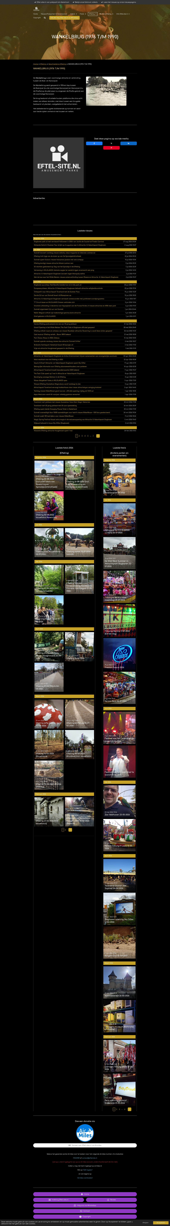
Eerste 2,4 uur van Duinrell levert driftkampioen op (52, 295)
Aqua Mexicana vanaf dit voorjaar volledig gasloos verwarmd (57, 394)
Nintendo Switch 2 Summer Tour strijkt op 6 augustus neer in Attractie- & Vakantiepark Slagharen (70, 245)
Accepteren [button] (161, 1223)
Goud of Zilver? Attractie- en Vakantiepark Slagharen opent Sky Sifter (60, 363)
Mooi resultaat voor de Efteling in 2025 (48, 359)
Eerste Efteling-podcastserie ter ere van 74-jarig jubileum (55, 324)
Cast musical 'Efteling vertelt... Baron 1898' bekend (52, 334)
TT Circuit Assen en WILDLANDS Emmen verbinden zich (54, 302)
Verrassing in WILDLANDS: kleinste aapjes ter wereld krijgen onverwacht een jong (64, 270)
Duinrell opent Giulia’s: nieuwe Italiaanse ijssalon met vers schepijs (58, 260)
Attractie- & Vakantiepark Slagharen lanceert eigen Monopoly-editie (59, 274)
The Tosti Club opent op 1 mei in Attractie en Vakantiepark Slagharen (59, 373)
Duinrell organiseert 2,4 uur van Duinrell (48, 309)
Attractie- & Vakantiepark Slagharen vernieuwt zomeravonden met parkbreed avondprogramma (69, 299)
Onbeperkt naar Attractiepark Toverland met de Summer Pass (57, 292)
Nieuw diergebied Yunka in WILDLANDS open (50, 380)
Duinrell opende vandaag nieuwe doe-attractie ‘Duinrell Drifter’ (57, 341)
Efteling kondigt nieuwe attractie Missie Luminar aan (53, 263)
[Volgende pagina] (98, 436)
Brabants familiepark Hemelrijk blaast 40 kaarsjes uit (53, 345)
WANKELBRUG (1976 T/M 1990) (80, 64)
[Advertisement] (85, 211)
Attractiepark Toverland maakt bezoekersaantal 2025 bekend (56, 370)
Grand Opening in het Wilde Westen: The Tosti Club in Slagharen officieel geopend (64, 327)
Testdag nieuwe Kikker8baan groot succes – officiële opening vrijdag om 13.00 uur (64, 391)
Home (35, 64)
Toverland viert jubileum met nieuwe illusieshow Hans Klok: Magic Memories (62, 402)
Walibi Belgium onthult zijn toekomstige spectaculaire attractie (57, 313)
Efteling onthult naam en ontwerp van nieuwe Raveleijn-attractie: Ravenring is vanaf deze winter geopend (73, 331)
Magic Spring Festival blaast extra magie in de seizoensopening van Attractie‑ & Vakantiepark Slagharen (73, 419)
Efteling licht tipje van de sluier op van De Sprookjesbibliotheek (57, 256)
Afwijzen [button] (145, 1223)
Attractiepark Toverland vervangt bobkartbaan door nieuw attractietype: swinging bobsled (67, 387)
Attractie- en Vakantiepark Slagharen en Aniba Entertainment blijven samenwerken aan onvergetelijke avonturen (75, 356)
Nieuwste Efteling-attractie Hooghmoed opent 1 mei (53, 431)
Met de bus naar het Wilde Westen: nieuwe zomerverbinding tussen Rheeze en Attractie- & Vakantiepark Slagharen (76, 277)
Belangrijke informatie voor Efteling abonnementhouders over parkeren (60, 366)
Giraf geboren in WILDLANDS (45, 316)
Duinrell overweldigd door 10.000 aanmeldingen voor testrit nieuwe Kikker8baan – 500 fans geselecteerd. (72, 412)
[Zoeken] (45, 18)
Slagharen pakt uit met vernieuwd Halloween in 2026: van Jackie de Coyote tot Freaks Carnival (69, 241)
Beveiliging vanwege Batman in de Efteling (50, 377)
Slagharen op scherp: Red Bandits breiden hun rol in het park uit (57, 285)
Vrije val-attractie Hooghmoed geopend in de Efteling (54, 348)
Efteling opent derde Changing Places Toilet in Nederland (55, 409)
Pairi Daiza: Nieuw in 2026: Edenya (46, 338)
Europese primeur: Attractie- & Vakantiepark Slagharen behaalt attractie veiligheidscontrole (68, 288)
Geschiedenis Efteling (57, 64)
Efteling (43, 64)
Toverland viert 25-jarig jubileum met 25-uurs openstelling (55, 405)
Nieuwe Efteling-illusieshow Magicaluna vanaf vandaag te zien (57, 384)
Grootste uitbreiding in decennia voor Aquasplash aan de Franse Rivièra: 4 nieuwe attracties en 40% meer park (75, 306)
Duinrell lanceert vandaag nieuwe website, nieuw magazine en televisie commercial (64, 253)
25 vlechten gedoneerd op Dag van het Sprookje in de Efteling (57, 267)
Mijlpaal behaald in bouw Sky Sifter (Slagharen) (51, 423)
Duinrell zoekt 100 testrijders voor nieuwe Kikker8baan (54, 416)
